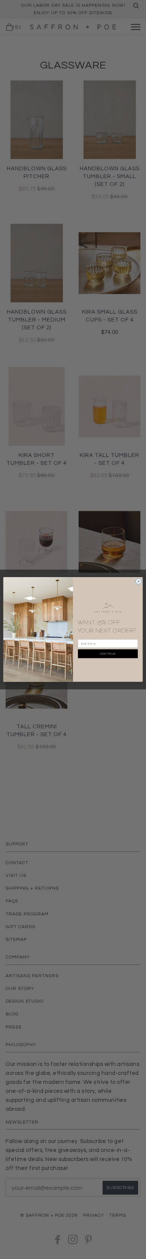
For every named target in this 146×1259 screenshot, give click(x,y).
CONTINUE (108, 653)
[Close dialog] (138, 581)
